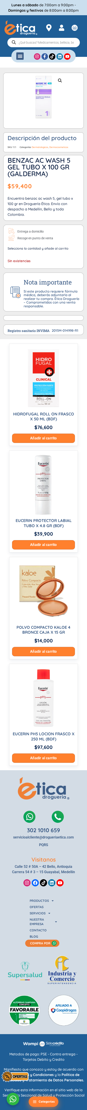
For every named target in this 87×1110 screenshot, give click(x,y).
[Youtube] (60, 882)
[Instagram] (27, 882)
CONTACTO (38, 930)
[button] (20, 56)
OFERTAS (37, 907)
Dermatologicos (40, 147)
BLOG (34, 937)
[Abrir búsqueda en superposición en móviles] (44, 42)
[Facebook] (35, 882)
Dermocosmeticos (58, 147)
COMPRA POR (40, 943)
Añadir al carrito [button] (43, 438)
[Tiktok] (43, 882)
